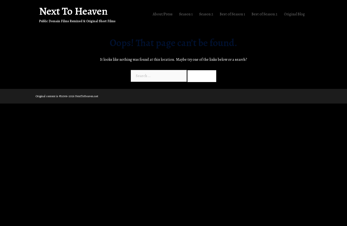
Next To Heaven (73, 11)
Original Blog (294, 14)
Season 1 (186, 14)
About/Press (163, 14)
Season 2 (206, 14)
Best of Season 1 (232, 14)
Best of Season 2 (264, 14)
